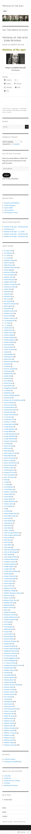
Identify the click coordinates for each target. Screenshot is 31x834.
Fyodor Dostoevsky (10, 415)
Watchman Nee (9, 229)
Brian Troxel (8, 316)
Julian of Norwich (10, 576)
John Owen (7, 547)
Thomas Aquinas (9, 677)
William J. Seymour (10, 733)
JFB (5, 509)
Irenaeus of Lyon (9, 472)
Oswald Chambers (10, 620)
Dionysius (7, 364)
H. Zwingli (7, 443)
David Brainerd (9, 357)
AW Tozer (7, 299)
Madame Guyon (9, 588)
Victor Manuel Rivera (11, 709)
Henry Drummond (10, 458)
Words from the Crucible (12, 781)
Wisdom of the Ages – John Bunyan (15, 39)
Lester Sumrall (8, 581)
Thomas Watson (9, 694)
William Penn (8, 738)
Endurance (7, 378)
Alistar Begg (8, 270)
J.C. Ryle (6, 484)
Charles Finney (9, 333)
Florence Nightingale (10, 395)
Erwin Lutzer (8, 383)
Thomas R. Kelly (9, 689)
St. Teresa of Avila (9, 663)
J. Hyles (6, 482)
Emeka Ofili (7, 376)
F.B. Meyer (7, 390)
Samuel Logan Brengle (11, 648)
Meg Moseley (8, 605)
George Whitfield (9, 439)
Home (4, 808)
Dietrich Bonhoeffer (10, 361)
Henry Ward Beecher (10, 463)
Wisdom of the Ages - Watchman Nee (16, 227)
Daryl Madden (8, 354)
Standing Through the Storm (13, 665)
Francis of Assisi (9, 405)
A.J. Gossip (7, 258)
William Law (8, 735)
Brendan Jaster (9, 313)
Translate (16, 144)
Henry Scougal (8, 460)
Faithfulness (8, 393)
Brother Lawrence (10, 318)
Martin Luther (8, 598)
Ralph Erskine (8, 629)
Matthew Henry (9, 603)
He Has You (7, 778)
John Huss (7, 540)
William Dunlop (9, 723)
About (4, 812)
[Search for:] (13, 127)
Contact (4, 816)
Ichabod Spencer (9, 470)
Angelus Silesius (9, 282)
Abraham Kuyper (9, 260)
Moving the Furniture (11, 785)
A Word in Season (9, 759)
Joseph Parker (8, 569)
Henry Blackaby (9, 456)
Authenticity (8, 296)
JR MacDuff (7, 574)
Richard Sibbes (9, 639)
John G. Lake (8, 530)
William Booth (8, 718)
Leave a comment (6, 112)
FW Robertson (8, 412)
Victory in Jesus (9, 711)
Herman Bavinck (9, 465)
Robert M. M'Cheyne (10, 641)
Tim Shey (7, 699)
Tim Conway (8, 697)
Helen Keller (8, 451)
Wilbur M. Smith (9, 716)
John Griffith (8, 538)
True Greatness (9, 210)
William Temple (9, 742)
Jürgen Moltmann (10, 501)
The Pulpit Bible (9, 675)
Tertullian (7, 673)
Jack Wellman (8, 487)
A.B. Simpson (8, 253)
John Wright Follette (10, 557)
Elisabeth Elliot (9, 374)
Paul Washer (8, 627)
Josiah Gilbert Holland (11, 571)
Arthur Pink (8, 289)
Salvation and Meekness (12, 203)
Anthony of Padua (10, 287)
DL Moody (7, 366)
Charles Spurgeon (9, 205)
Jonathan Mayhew (10, 564)
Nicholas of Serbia (10, 615)
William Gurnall (9, 730)
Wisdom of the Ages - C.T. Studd (14, 232)
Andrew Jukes (8, 277)
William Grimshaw (10, 728)
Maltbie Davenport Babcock (13, 593)
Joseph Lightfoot (9, 566)
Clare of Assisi (8, 347)
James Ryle (7, 497)
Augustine (7, 294)
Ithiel (5, 480)
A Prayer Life (8, 251)
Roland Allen (8, 644)
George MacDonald (10, 424)
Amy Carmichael (9, 275)
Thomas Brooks (9, 682)
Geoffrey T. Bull (9, 422)
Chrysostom (8, 345)
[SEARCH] (27, 127)
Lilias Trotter (8, 586)
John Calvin (8, 525)
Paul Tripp (7, 622)
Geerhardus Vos (9, 419)
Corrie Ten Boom (9, 349)
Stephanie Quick (9, 668)
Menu (5, 11)
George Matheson (9, 429)
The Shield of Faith (11, 110)
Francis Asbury (9, 402)
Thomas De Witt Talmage (12, 685)
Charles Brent (8, 330)
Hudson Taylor (9, 468)
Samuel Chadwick (10, 646)
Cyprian (6, 352)
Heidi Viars (7, 448)
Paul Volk (7, 624)
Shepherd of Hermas (10, 651)
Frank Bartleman (9, 407)
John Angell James (10, 516)
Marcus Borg (8, 595)
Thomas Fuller (8, 687)
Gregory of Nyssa (9, 441)
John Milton (8, 545)
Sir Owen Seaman (9, 656)
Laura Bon (7, 776)
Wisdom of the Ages (12, 6)
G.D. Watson (8, 417)
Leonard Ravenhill (10, 579)
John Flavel (7, 528)
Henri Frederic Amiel (10, 453)
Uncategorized (8, 701)
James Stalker (8, 208)
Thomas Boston (9, 680)
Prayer (4, 110)
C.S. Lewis (7, 323)
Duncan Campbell (9, 369)
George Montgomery (10, 434)
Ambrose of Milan (10, 272)
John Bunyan (15, 108)
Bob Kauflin (8, 308)
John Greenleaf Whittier (11, 533)
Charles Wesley (9, 342)
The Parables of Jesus (11, 212)
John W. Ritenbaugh (10, 552)
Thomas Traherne (10, 692)
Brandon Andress (9, 311)
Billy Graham (8, 306)
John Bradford (8, 521)
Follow (6, 175)
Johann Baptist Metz (10, 513)
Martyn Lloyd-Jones (10, 600)
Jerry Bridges (8, 506)
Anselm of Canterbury (11, 284)
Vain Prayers (8, 704)
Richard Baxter (9, 636)
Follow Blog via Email (11, 154)
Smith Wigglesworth (10, 658)
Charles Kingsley (9, 337)
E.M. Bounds (8, 371)
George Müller (8, 431)
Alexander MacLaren (10, 267)
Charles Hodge (8, 335)
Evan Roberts (8, 386)
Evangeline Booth (9, 388)
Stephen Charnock (10, 670)
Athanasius (7, 292)
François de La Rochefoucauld (13, 400)
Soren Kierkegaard (10, 660)
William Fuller (8, 726)
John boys (7, 518)
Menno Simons (9, 607)
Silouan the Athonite (10, 653)
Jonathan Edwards (10, 559)
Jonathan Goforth (9, 562)
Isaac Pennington (9, 475)
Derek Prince (8, 359)
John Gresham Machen (11, 535)
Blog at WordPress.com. (20, 821)
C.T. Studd (7, 325)
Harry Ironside (8, 446)
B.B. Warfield (8, 301)
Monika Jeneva (9, 612)
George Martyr (8, 427)
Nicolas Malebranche (11, 617)
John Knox (7, 542)
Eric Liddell (7, 381)
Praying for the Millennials (12, 762)
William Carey (8, 721)
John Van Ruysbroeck (11, 550)
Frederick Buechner (10, 410)
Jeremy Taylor (8, 504)
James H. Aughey (9, 492)
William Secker (9, 740)
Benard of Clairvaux (10, 304)
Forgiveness (8, 398)
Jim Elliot (7, 511)
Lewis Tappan (8, 583)
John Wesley (8, 554)
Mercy (6, 610)
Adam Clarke (8, 263)
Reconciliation (8, 634)
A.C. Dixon (7, 255)
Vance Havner (8, 706)
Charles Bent (8, 328)
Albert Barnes (8, 265)
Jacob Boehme (8, 489)
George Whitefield (10, 436)
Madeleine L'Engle (10, 591)
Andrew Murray (9, 279)
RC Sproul (7, 632)
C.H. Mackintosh (9, 320)
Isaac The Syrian (9, 477)
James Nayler (8, 494)
